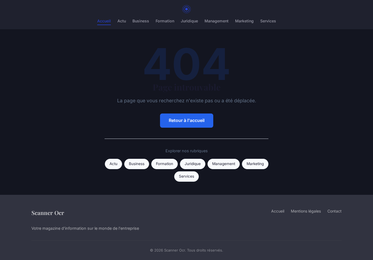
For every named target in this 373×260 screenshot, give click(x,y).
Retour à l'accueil (187, 120)
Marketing (244, 21)
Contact (334, 211)
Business (140, 21)
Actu (121, 21)
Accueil (104, 21)
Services (268, 21)
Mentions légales (306, 211)
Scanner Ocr (47, 212)
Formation (165, 21)
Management (217, 21)
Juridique (189, 21)
